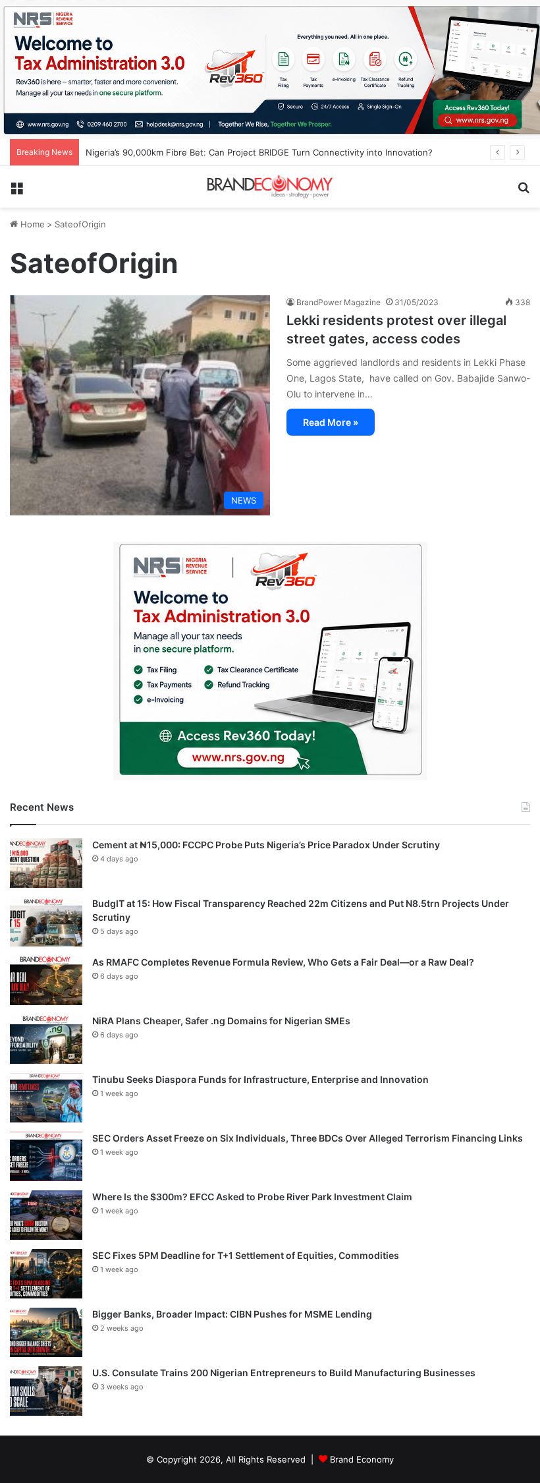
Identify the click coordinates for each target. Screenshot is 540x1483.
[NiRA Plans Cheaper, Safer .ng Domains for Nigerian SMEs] (46, 1039)
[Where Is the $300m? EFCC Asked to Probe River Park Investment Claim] (46, 1215)
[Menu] (16, 192)
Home (31, 224)
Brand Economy (362, 1459)
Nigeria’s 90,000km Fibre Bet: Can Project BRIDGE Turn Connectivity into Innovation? (259, 152)
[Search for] (523, 192)
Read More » (330, 422)
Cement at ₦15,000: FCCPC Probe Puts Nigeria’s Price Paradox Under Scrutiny (266, 844)
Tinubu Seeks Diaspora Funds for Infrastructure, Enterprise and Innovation (260, 1079)
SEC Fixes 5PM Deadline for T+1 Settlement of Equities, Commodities (245, 1255)
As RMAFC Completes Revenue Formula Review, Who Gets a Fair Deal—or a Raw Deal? (283, 962)
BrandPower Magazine (338, 302)
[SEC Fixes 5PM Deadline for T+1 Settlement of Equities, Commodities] (46, 1273)
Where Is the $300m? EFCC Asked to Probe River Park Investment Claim (252, 1196)
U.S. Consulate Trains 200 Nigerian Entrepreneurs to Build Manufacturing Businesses (283, 1372)
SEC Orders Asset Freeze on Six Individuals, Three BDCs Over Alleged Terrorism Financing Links (307, 1138)
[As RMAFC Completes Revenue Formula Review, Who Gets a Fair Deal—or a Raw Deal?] (46, 980)
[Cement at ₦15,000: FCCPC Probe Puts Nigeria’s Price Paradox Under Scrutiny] (46, 863)
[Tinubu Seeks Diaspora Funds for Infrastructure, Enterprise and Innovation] (46, 1097)
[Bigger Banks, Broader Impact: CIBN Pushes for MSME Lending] (46, 1332)
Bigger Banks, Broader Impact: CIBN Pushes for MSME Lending (232, 1314)
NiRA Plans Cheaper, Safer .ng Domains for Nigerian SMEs (221, 1020)
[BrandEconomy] (270, 186)
